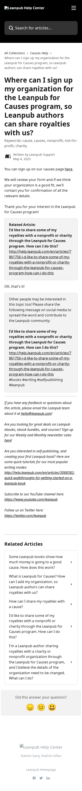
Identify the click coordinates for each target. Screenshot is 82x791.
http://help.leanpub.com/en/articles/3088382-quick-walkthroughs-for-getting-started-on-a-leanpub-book (39, 478)
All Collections (14, 53)
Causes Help (39, 53)
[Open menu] (74, 8)
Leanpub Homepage (41, 770)
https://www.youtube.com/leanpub (31, 499)
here (68, 169)
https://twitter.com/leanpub (25, 515)
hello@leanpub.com (36, 413)
